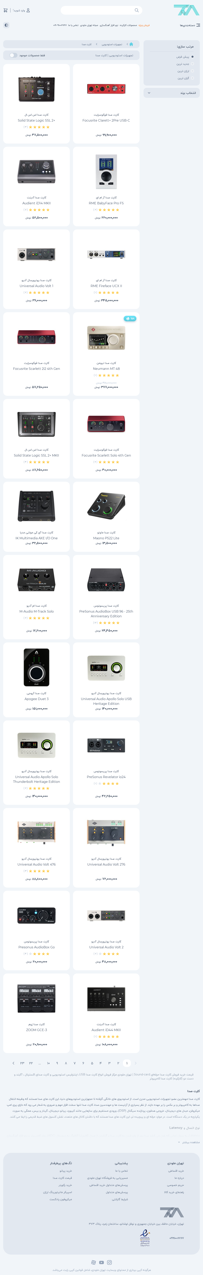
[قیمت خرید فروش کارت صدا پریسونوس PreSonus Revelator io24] (106, 745)
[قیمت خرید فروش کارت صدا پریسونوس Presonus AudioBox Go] (36, 915)
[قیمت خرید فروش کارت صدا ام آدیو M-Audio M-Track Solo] (36, 580)
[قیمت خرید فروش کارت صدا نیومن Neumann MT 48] (106, 337)
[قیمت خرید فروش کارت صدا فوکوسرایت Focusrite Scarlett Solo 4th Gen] (106, 424)
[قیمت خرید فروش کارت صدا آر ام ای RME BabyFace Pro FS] (106, 171)
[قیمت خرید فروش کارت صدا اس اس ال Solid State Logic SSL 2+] (36, 89)
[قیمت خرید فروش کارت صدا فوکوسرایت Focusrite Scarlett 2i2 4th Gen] (36, 337)
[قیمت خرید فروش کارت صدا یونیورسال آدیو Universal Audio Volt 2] (106, 915)
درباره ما (179, 1178)
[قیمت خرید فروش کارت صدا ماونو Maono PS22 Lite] (106, 506)
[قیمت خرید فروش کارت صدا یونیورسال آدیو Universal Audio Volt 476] (36, 833)
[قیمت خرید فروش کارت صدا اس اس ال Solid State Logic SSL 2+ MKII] (36, 424)
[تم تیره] (6, 25)
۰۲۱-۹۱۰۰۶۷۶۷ (60, 25)
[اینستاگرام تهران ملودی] (109, 1262)
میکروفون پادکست (61, 1199)
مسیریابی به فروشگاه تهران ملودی (107, 1178)
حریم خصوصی (175, 1185)
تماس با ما (121, 1170)
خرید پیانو (66, 1170)
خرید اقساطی (176, 1170)
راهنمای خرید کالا (174, 1192)
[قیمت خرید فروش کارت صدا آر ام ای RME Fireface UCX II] (106, 254)
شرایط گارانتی (120, 1199)
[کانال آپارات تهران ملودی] (93, 1262)
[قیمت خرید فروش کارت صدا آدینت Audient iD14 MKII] (36, 171)
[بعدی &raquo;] (13, 1063)
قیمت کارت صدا (62, 1178)
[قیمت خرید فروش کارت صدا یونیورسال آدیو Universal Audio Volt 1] (36, 254)
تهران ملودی (175, 1163)
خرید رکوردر (65, 1185)
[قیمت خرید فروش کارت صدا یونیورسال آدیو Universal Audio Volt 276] (106, 833)
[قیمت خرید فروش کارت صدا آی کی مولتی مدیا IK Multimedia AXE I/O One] (36, 506)
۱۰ (48, 1063)
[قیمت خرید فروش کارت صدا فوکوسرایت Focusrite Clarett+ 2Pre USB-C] (106, 89)
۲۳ (22, 1063)
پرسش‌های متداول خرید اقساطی (108, 1185)
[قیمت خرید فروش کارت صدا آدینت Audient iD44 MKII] (106, 998)
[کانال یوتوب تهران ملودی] (101, 1262)
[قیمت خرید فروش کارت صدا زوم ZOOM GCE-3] (36, 998)
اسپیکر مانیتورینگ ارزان (57, 1192)
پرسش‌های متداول (117, 1192)
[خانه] (131, 44)
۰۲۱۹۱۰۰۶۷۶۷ (176, 1238)
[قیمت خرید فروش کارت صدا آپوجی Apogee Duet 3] (36, 667)
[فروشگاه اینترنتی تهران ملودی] (187, 10)
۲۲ (31, 1063)
